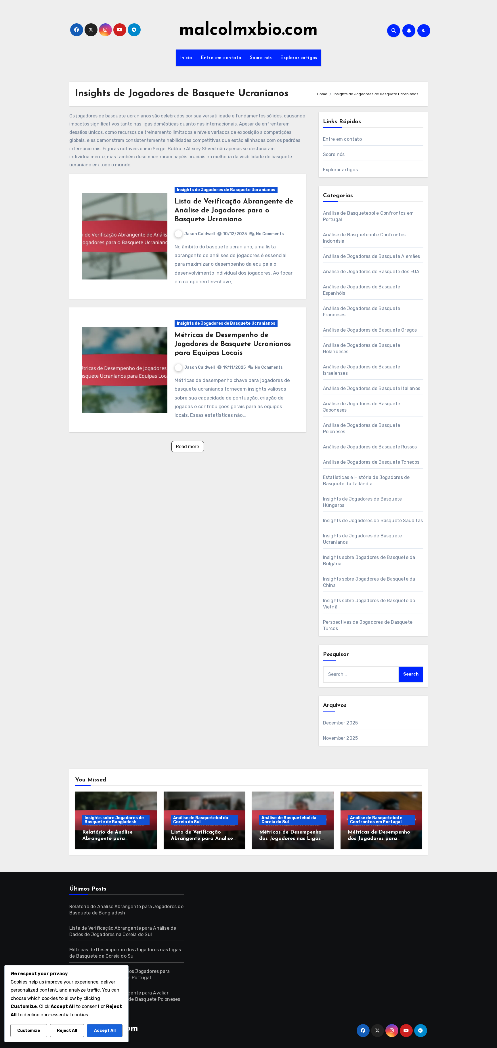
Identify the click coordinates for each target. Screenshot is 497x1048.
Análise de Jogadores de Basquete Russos (370, 447)
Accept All (105, 1030)
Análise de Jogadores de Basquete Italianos (371, 388)
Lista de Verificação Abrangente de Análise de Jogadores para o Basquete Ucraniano (234, 210)
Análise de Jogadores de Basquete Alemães (371, 256)
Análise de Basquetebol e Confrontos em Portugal (376, 819)
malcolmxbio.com (248, 30)
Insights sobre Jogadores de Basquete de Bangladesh (114, 819)
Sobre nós (261, 58)
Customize (28, 1030)
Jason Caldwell (199, 233)
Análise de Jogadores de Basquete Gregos (370, 330)
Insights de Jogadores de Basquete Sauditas (373, 520)
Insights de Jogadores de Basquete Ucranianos (226, 189)
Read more (187, 446)
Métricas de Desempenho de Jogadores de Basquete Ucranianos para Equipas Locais (233, 344)
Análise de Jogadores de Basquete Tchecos (371, 462)
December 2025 (340, 723)
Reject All (67, 1030)
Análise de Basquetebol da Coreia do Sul (200, 819)
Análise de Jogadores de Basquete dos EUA (371, 271)
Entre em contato (221, 58)
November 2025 (340, 738)
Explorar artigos (298, 58)
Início (186, 58)
